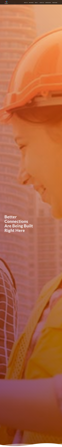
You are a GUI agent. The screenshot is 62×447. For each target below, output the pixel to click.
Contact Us (42, 2)
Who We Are (31, 2)
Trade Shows (54, 2)
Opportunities (48, 2)
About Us (26, 2)
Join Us (36, 2)
